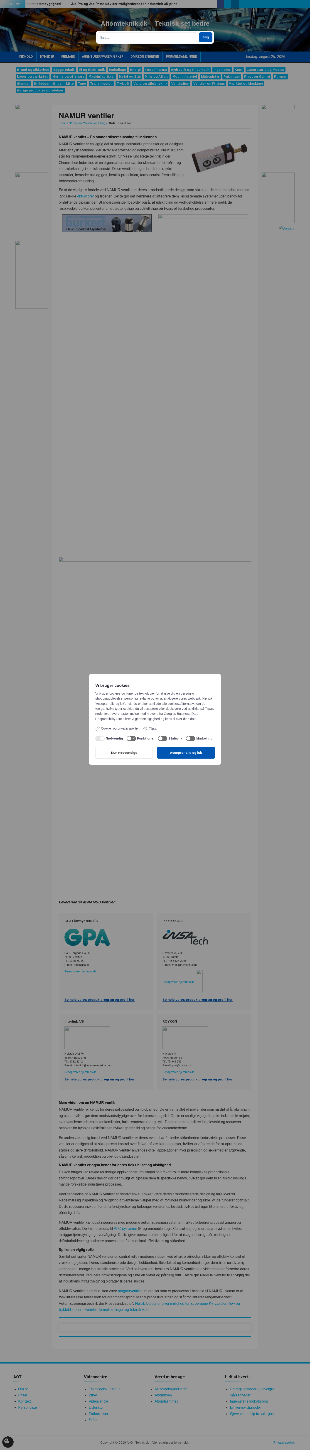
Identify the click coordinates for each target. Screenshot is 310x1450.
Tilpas (153, 728)
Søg (205, 37)
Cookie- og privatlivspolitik (119, 728)
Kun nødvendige (124, 753)
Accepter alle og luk (186, 753)
